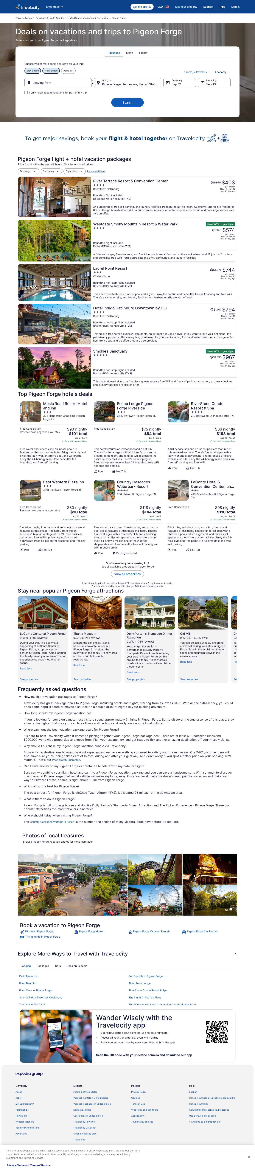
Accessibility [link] (137, 1115)
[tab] (114, 53)
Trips (222, 6)
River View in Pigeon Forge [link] (35, 990)
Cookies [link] (135, 1097)
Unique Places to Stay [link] (85, 1133)
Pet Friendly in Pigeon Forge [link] (146, 976)
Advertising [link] (21, 1133)
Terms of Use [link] (138, 1103)
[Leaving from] (58, 82)
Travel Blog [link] (79, 1139)
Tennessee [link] (102, 18)
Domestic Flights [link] (82, 1109)
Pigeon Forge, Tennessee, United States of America (131, 84)
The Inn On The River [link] (32, 1004)
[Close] (249, 1157)
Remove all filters (96, 171)
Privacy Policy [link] (138, 1091)
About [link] (18, 1091)
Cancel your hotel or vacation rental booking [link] (212, 1097)
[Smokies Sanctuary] (164, 368)
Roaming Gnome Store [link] (27, 1127)
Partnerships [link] (22, 1109)
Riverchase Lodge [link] (140, 983)
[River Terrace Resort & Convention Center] (164, 197)
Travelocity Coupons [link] (84, 1127)
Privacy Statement (18, 1165)
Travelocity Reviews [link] (84, 1121)
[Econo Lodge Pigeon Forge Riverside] (127, 437)
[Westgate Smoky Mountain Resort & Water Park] (164, 241)
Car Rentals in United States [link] (88, 1115)
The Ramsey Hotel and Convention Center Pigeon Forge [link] (163, 1004)
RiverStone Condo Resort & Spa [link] (148, 990)
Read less (26, 668)
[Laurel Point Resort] (164, 282)
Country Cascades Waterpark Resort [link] (52, 821)
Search (128, 102)
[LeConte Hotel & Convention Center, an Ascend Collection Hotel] (201, 517)
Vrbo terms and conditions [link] (144, 1109)
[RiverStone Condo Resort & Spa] (201, 437)
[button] (127, 953)
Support (208, 6)
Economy (220, 72)
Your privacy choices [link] (142, 1121)
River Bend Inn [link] (28, 983)
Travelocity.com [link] (23, 18)
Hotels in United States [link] (85, 1091)
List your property (186, 6)
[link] (46, 932)
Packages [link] (41, 18)
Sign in (235, 6)
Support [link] (193, 1091)
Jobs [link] (18, 1097)
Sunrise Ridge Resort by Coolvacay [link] (40, 997)
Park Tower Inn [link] (28, 976)
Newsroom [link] (21, 1115)
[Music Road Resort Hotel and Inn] (53, 437)
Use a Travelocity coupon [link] (202, 1115)
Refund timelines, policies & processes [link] (209, 1109)
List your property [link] (24, 1103)
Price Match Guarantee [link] (66, 759)
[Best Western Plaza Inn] (53, 517)
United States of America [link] (81, 18)
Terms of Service (40, 1165)
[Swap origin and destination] (93, 82)
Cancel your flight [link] (198, 1103)
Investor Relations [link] (24, 1121)
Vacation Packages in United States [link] (92, 1103)
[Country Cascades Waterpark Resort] (127, 517)
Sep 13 (211, 84)
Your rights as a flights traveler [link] (204, 1121)
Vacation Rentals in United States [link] (90, 1097)
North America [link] (56, 18)
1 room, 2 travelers (195, 72)
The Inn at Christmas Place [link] (145, 997)
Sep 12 (176, 84)
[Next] (237, 640)
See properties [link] (29, 679)
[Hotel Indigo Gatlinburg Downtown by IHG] (164, 324)
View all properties (127, 574)
